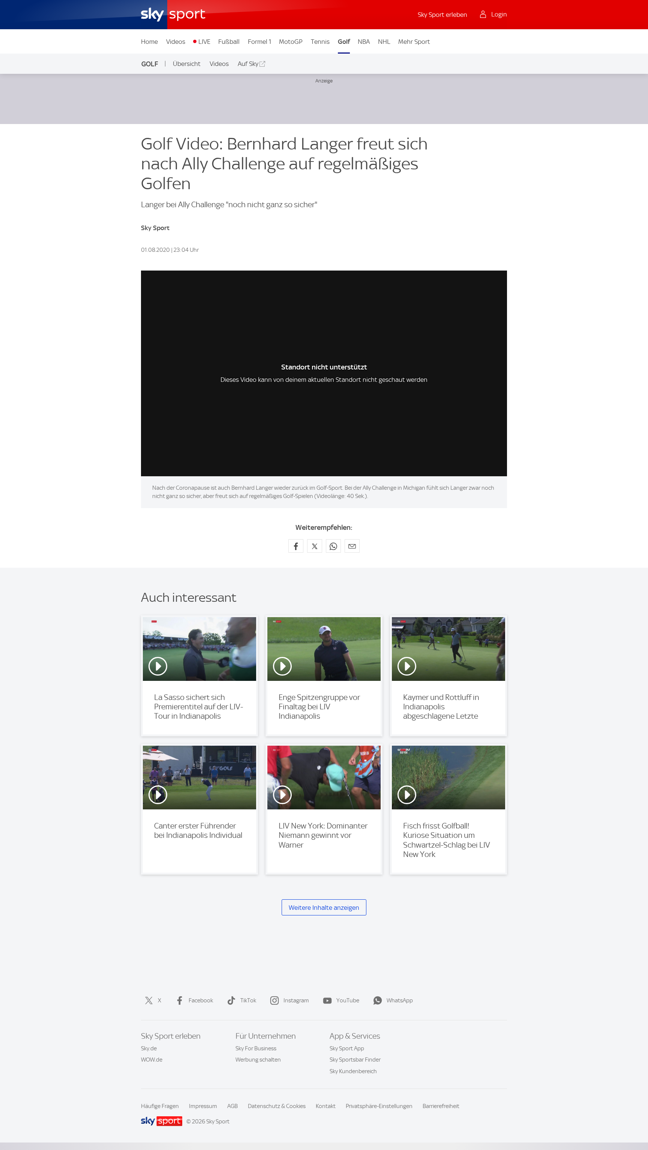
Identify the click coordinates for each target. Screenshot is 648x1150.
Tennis (320, 41)
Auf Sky (248, 63)
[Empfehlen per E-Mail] (352, 546)
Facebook (201, 1000)
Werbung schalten (258, 1059)
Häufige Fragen (160, 1106)
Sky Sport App (347, 1048)
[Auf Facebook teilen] (295, 546)
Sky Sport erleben (442, 14)
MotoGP (291, 41)
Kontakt (326, 1106)
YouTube (347, 1000)
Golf (344, 41)
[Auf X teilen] (314, 546)
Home (149, 41)
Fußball (229, 41)
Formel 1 (259, 41)
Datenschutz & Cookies (277, 1106)
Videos (175, 41)
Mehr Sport (414, 41)
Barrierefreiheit (441, 1106)
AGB (232, 1106)
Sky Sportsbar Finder (355, 1059)
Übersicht (187, 63)
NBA (364, 41)
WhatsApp (400, 1000)
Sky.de (149, 1048)
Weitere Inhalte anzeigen (324, 907)
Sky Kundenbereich (353, 1071)
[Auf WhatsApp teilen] (333, 546)
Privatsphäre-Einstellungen (379, 1106)
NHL (384, 41)
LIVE (204, 41)
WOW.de (151, 1059)
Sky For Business (256, 1048)
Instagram (296, 1000)
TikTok (248, 1000)
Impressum (203, 1106)
